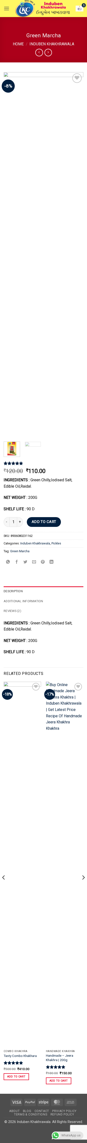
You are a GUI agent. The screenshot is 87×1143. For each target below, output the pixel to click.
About (14, 1111)
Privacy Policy (64, 1111)
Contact (42, 1111)
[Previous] (11, 255)
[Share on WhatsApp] (8, 562)
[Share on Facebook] (17, 562)
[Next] (75, 255)
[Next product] (39, 52)
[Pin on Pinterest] (43, 562)
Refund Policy (62, 1114)
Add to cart (44, 522)
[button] (6, 8)
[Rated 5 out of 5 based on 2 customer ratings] (43, 463)
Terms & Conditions (30, 1114)
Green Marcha (19, 551)
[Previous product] (48, 52)
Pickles (56, 543)
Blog (27, 1111)
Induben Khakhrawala (51, 44)
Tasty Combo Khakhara (20, 1056)
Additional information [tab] (23, 601)
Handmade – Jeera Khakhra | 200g (59, 1058)
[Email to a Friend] (34, 562)
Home (18, 44)
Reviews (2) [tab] (12, 611)
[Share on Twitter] (25, 562)
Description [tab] (13, 591)
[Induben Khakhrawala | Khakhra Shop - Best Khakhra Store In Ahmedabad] (42, 8)
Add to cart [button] (16, 1076)
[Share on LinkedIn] (52, 562)
